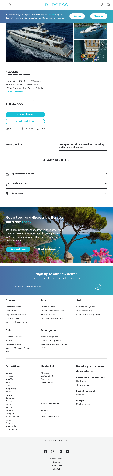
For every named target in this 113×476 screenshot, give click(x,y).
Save (43, 129)
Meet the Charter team (16, 322)
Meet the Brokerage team (53, 318)
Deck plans (17, 192)
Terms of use (56, 465)
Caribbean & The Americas (90, 377)
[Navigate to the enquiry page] (108, 5)
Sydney (9, 407)
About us (45, 373)
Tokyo (8, 404)
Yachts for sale (48, 307)
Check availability (25, 121)
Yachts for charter (14, 307)
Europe (80, 400)
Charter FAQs (12, 318)
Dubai (8, 385)
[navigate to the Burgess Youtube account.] (68, 452)
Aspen (8, 420)
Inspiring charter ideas (16, 314)
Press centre (47, 382)
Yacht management (50, 336)
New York (10, 379)
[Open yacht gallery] (102, 45)
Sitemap (56, 462)
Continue (98, 15)
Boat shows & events (50, 416)
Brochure (29, 129)
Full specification (14, 91)
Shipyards (10, 340)
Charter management (51, 340)
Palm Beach (11, 429)
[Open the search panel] (10, 5)
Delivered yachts (13, 344)
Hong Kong (11, 388)
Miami (8, 382)
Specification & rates (23, 173)
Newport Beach (13, 426)
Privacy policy (56, 458)
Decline (77, 15)
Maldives (80, 394)
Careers (45, 379)
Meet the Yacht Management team (54, 346)
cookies (51, 14)
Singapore (10, 398)
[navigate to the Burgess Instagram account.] (53, 452)
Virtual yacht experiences (53, 310)
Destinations (11, 310)
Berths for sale (48, 314)
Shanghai (10, 413)
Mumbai (9, 410)
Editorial (45, 410)
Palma (9, 391)
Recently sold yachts (85, 307)
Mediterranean (83, 404)
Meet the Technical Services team (18, 349)
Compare (14, 129)
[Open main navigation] (4, 4)
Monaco (9, 376)
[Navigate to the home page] (56, 5)
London (9, 373)
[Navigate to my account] (102, 5)
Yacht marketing (84, 310)
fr (66, 440)
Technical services (14, 336)
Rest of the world (85, 391)
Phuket (9, 401)
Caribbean (81, 381)
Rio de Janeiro (12, 417)
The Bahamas (82, 385)
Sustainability (47, 376)
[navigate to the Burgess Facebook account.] (45, 452)
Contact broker (25, 114)
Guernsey (10, 423)
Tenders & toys (19, 183)
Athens (9, 395)
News (43, 413)
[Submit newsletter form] (98, 287)
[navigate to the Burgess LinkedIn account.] (60, 452)
